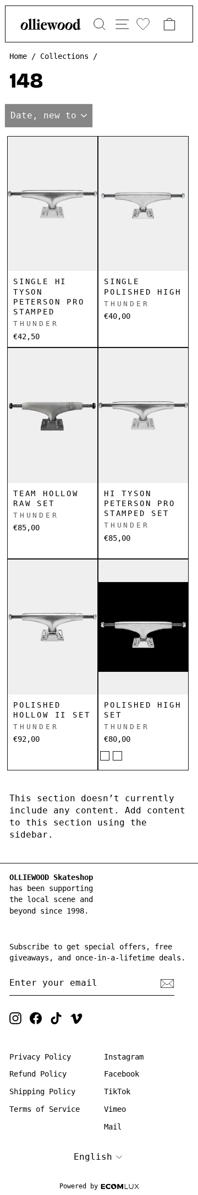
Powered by (78, 1186)
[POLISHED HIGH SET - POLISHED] (105, 756)
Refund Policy (38, 1073)
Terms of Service (44, 1109)
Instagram (124, 1056)
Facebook (121, 1073)
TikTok (117, 1091)
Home (18, 56)
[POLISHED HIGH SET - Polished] (117, 756)
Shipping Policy (42, 1091)
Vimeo (115, 1109)
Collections (64, 56)
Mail (113, 1126)
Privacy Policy (40, 1056)
